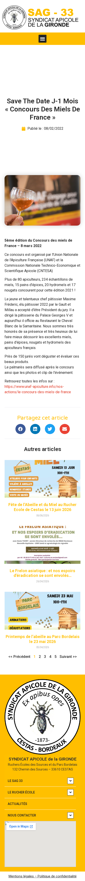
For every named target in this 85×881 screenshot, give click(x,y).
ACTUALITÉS (17, 804)
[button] (42, 39)
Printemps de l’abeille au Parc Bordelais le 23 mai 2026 (43, 639)
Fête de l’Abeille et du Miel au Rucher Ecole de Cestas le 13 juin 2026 (42, 507)
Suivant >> (68, 656)
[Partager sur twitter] (50, 429)
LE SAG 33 (15, 781)
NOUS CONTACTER (22, 815)
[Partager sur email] (65, 429)
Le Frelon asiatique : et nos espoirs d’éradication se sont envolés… (42, 573)
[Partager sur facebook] (20, 429)
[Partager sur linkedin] (35, 429)
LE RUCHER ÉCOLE (21, 792)
